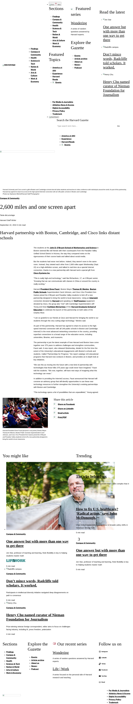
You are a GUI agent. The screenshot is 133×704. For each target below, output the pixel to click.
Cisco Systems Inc (42, 273)
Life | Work (61, 669)
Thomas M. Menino (80, 289)
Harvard (55, 301)
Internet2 (93, 298)
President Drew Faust (50, 289)
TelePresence (80, 301)
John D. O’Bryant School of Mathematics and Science (73, 248)
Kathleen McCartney (56, 307)
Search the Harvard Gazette (72, 120)
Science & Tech (83, 469)
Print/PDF (62, 417)
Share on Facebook (66, 404)
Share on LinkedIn (66, 408)
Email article (63, 413)
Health (79, 502)
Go (118, 126)
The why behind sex (91, 476)
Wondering (79, 23)
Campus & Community (9, 198)
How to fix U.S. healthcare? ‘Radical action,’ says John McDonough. (97, 513)
